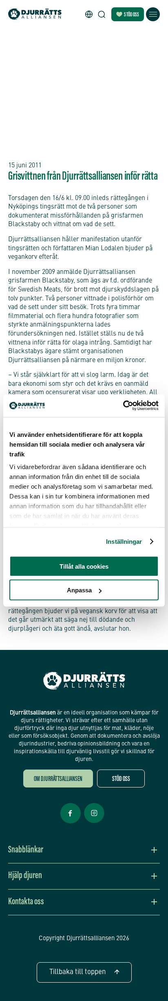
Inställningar (124, 541)
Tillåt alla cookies (84, 566)
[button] (89, 14)
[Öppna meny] (153, 14)
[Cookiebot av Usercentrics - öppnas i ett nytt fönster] (123, 405)
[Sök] (101, 14)
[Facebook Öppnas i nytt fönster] (70, 822)
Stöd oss (131, 15)
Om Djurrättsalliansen (58, 779)
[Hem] (35, 14)
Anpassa (79, 590)
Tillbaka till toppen (77, 972)
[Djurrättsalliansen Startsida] (84, 681)
